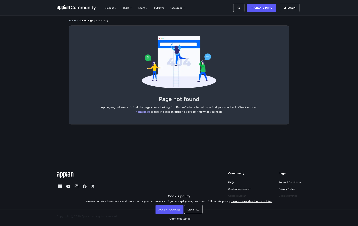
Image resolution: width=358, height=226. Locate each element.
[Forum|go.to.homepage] (76, 7)
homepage (143, 111)
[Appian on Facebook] (84, 186)
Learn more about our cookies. (251, 201)
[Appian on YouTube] (68, 186)
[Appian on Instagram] (76, 186)
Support (159, 7)
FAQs (231, 182)
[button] (261, 8)
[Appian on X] (93, 186)
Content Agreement (239, 189)
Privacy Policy (287, 189)
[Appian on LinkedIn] (60, 186)
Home (72, 20)
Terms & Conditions (290, 182)
